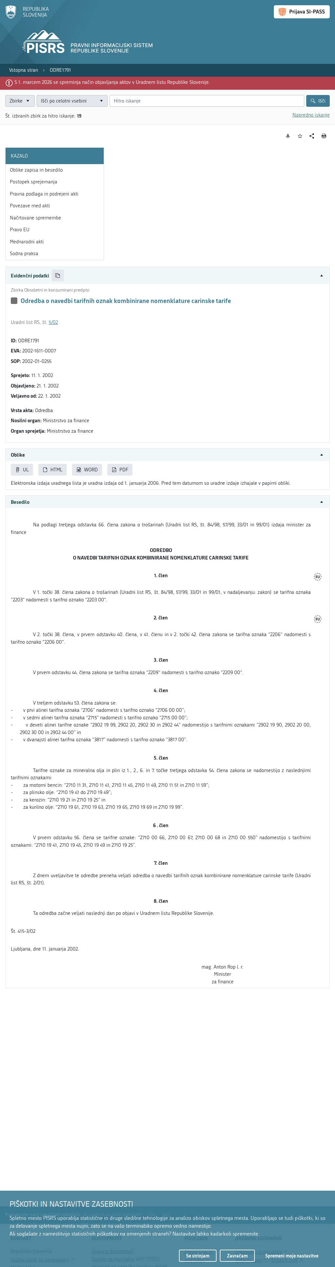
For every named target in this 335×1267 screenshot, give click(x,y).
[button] (167, 275)
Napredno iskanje (311, 115)
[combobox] (72, 101)
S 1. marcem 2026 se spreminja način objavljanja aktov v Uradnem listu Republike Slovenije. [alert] (112, 82)
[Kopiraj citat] (58, 276)
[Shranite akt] (300, 136)
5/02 (53, 322)
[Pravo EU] (318, 577)
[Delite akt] (312, 136)
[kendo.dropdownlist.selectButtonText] (101, 101)
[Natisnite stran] (324, 136)
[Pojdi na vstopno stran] (27, 17)
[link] (23, 70)
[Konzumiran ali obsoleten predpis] (14, 300)
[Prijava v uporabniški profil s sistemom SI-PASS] (302, 11)
